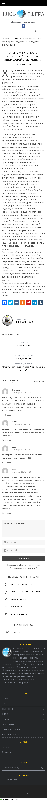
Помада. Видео (23, 345)
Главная (6, 38)
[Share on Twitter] (10, 302)
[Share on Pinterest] (28, 302)
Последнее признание (22, 584)
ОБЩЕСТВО (7, 709)
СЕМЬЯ (15, 38)
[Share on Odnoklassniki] (22, 302)
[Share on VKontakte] (16, 302)
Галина (14, 421)
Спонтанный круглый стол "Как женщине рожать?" (23, 367)
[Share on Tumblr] (40, 302)
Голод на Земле (23, 357)
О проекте (6, 752)
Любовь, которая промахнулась (25, 592)
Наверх (22, 793)
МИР (4, 704)
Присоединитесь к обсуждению (11, 381)
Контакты (6, 747)
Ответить (8, 415)
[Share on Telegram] (34, 302)
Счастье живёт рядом (21, 614)
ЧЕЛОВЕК (6, 719)
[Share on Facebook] (4, 302)
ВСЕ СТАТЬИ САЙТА (11, 735)
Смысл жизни (8, 724)
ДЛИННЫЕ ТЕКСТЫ (11, 729)
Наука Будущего (19, 599)
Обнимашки (17, 607)
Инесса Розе (26, 64)
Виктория (16, 390)
